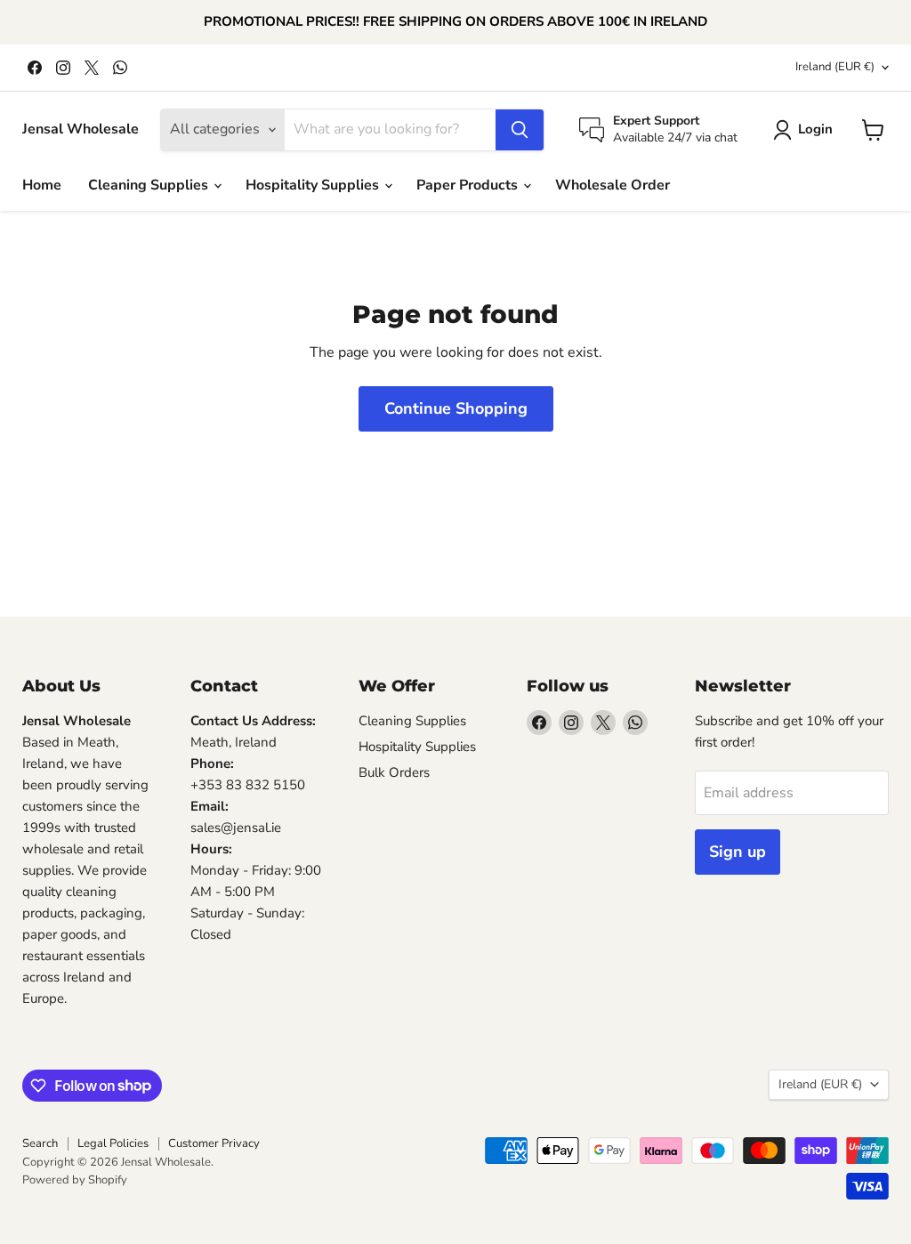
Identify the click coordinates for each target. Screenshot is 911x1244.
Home (41, 185)
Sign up (737, 851)
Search (40, 1143)
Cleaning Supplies (150, 185)
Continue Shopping (456, 408)
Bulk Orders (394, 772)
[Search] (520, 129)
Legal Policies (113, 1143)
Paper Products (468, 185)
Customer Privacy (214, 1143)
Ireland (835, 67)
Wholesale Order (612, 185)
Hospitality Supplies (314, 185)
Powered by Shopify (74, 1180)
